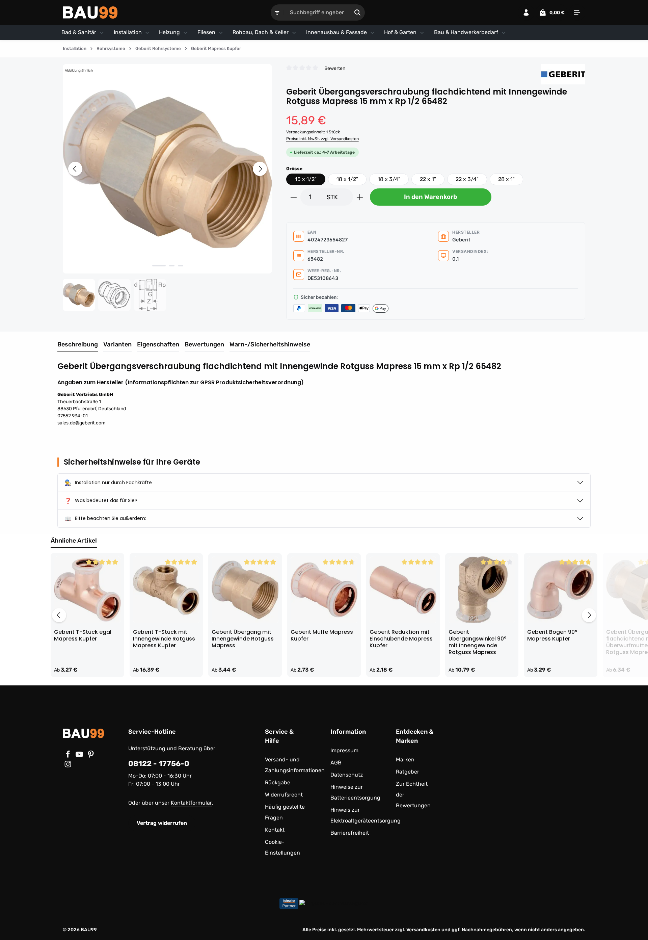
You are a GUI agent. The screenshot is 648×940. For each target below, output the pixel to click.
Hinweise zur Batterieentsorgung (355, 792)
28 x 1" (506, 179)
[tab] (77, 344)
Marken (405, 759)
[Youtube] (80, 756)
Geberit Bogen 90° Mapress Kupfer (552, 635)
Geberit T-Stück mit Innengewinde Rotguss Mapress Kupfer (164, 639)
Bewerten (334, 68)
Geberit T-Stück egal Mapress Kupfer (82, 635)
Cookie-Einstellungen (282, 847)
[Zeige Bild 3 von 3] (180, 265)
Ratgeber (407, 771)
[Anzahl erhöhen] (360, 197)
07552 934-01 (72, 416)
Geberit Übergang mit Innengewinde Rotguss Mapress (243, 639)
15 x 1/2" (306, 179)
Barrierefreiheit (349, 833)
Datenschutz (346, 775)
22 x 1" (428, 179)
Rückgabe (277, 782)
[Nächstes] (260, 169)
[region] (167, 187)
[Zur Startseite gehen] (90, 12)
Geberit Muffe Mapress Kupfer (322, 635)
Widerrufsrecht (284, 794)
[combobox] (317, 12)
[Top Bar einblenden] (577, 12)
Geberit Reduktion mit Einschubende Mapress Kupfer (401, 639)
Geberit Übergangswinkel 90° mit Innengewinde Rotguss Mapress (478, 642)
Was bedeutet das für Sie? (100, 501)
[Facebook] (68, 756)
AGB (336, 762)
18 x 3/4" (389, 179)
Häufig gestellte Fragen (285, 812)
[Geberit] (563, 74)
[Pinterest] (90, 756)
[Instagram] (68, 766)
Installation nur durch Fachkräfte (108, 482)
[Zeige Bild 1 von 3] (159, 265)
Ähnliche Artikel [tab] (74, 540)
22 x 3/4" (467, 179)
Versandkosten (423, 930)
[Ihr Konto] (526, 12)
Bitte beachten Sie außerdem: (105, 519)
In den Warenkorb (430, 197)
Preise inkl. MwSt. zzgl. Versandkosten (322, 138)
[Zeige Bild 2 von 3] (171, 265)
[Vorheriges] (75, 169)
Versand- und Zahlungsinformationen (295, 765)
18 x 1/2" (347, 179)
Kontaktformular (191, 803)
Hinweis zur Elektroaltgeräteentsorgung (365, 815)
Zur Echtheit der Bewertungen (413, 795)
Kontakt (275, 830)
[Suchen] (357, 12)
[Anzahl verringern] (293, 197)
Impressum (344, 750)
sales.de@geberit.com (81, 423)
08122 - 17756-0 (158, 763)
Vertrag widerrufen (162, 823)
